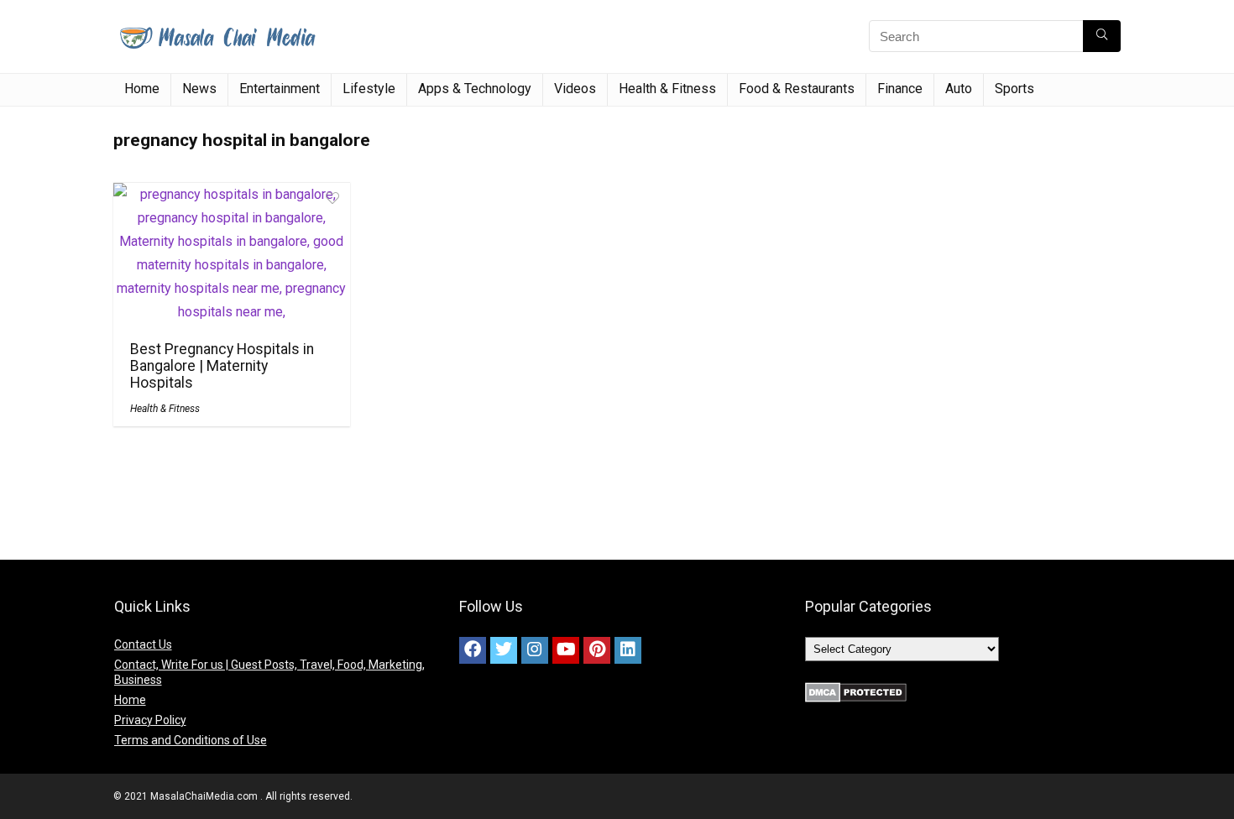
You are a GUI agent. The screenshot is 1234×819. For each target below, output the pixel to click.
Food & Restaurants (797, 89)
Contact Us (143, 644)
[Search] (1102, 36)
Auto (958, 89)
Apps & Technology (474, 89)
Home (141, 89)
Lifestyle (368, 89)
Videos (575, 89)
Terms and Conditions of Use (190, 740)
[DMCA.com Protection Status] (856, 689)
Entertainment (279, 89)
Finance (900, 89)
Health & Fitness (667, 89)
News (199, 89)
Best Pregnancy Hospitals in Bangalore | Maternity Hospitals (222, 366)
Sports (1014, 89)
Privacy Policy (150, 720)
